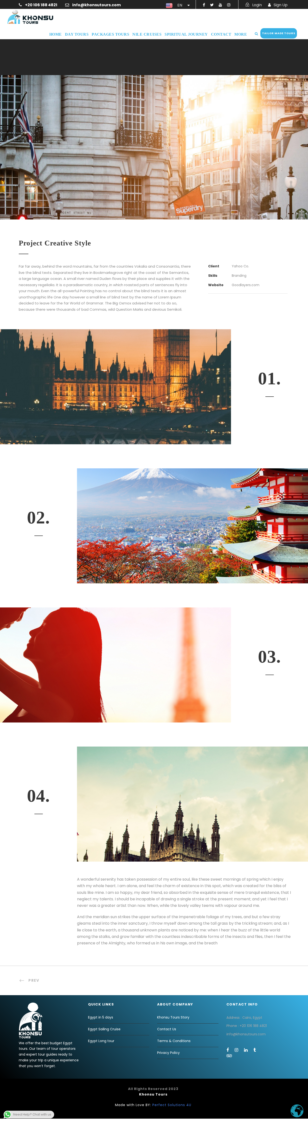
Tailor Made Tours (278, 33)
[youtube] (220, 5)
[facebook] (204, 5)
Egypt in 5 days (100, 1017)
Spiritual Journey (186, 34)
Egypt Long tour (101, 1040)
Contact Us (166, 1029)
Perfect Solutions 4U (171, 1105)
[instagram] (229, 5)
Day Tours (77, 34)
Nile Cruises (146, 34)
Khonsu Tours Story (173, 1017)
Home (55, 34)
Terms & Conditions (174, 1040)
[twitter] (212, 5)
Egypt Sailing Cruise (104, 1029)
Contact (221, 34)
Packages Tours (110, 34)
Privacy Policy (168, 1052)
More (240, 34)
